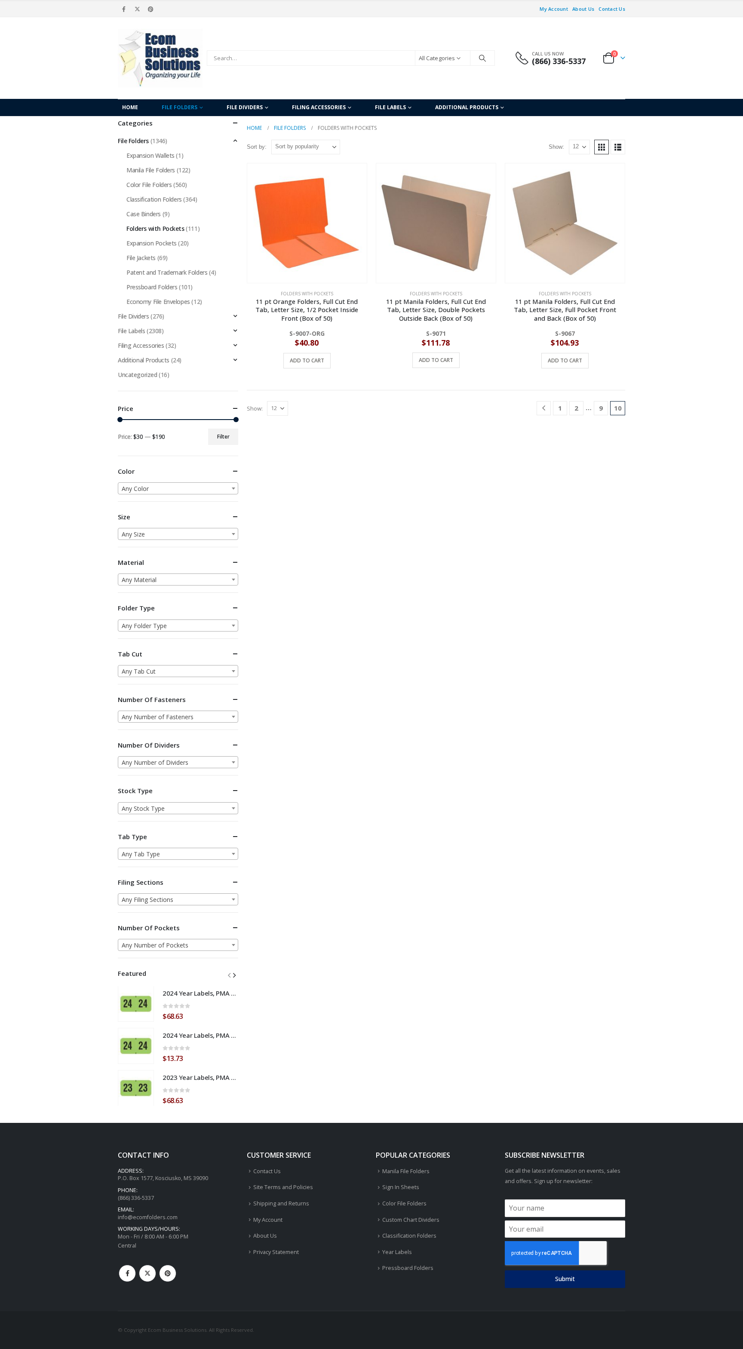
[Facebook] (123, 9)
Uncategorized (137, 375)
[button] (601, 147)
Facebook (127, 1273)
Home (130, 107)
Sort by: (257, 147)
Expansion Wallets (150, 155)
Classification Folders (154, 199)
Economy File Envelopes (158, 301)
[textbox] (178, 489)
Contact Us (612, 9)
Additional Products (466, 107)
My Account (554, 9)
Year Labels (397, 1252)
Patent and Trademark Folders (166, 272)
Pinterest (167, 1273)
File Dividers (245, 107)
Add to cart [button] (307, 360)
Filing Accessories (319, 107)
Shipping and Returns (281, 1203)
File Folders (179, 107)
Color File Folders (149, 185)
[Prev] (544, 408)
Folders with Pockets (307, 294)
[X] (137, 9)
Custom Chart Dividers (410, 1219)
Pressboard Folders (151, 287)
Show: (556, 147)
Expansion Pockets (151, 243)
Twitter (147, 1273)
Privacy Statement (276, 1252)
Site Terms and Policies (283, 1187)
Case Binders (143, 214)
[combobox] (178, 488)
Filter (223, 436)
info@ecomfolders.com (148, 1217)
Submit (565, 1279)
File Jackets (141, 258)
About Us (583, 9)
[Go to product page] (307, 223)
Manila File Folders (150, 170)
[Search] (482, 58)
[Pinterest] (151, 9)
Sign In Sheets (400, 1187)
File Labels (390, 107)
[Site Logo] (160, 58)
